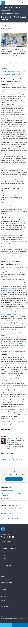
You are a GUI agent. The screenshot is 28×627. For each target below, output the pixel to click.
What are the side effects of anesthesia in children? (14, 71)
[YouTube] (8, 536)
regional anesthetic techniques (10, 288)
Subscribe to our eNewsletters (8, 548)
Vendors (3, 593)
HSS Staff (3, 596)
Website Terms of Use (6, 606)
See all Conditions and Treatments (11, 13)
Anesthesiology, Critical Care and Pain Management (12, 509)
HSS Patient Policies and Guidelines (10, 603)
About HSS (4, 558)
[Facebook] (2, 536)
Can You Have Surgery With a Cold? (10, 457)
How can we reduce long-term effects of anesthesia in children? (14, 67)
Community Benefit (6, 565)
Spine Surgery (6, 498)
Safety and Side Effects (7, 431)
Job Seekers (4, 586)
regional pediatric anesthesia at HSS (12, 257)
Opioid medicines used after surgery (9, 314)
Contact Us (4, 572)
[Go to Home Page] (3, 529)
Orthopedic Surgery (7, 513)
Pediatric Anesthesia (7, 490)
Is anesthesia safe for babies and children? (12, 74)
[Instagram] (10, 536)
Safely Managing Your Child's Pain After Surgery (13, 459)
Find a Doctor (14, 479)
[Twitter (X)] (5, 536)
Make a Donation (5, 552)
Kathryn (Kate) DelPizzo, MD (9, 25)
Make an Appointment (20, 625)
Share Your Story (5, 541)
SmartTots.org (11, 424)
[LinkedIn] (13, 536)
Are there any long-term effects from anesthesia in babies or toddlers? (14, 63)
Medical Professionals (6, 582)
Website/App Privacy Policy (8, 610)
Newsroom (3, 562)
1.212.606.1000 (6, 625)
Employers (3, 589)
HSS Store (3, 569)
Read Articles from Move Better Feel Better (12, 545)
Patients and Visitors (6, 579)
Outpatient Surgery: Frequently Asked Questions (12, 494)
